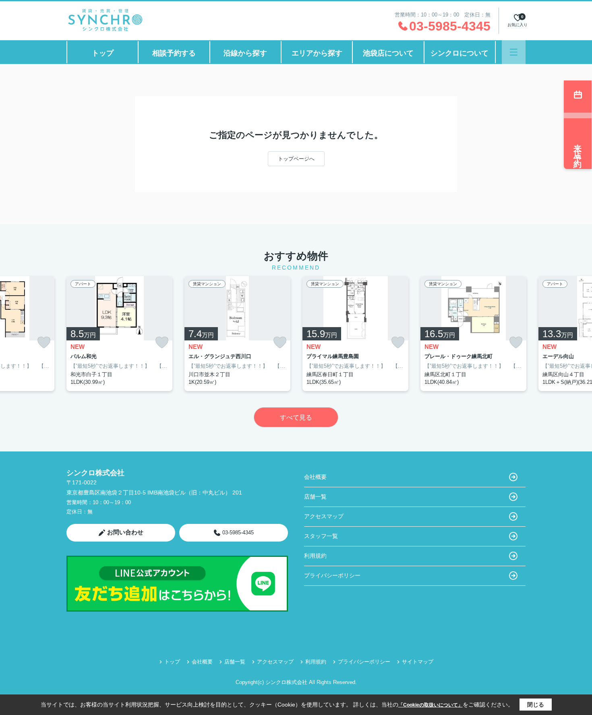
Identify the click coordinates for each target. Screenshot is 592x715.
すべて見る (296, 417)
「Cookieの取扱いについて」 (430, 705)
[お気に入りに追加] (43, 343)
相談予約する (174, 53)
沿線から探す (245, 53)
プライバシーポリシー (332, 575)
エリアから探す (317, 53)
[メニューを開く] (514, 52)
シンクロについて (460, 53)
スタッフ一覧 (321, 536)
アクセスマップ (324, 516)
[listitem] (119, 333)
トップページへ (296, 159)
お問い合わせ (125, 532)
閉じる (535, 704)
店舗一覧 (315, 496)
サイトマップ (417, 662)
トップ (103, 53)
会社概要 (315, 477)
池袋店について (388, 53)
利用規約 (315, 555)
